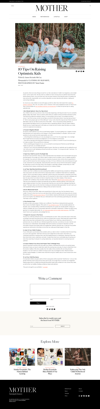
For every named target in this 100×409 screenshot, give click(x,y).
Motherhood (45, 16)
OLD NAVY (44, 80)
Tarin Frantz (39, 83)
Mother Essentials (22, 367)
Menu (12, 5)
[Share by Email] (83, 71)
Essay (78, 367)
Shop (66, 16)
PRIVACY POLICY (12, 401)
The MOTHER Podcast (86, 1)
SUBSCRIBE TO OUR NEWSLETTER (16, 1)
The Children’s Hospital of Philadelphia (45, 106)
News (34, 16)
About (80, 388)
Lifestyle (57, 16)
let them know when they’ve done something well (56, 210)
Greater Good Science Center (65, 179)
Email (52, 299)
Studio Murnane (22, 400)
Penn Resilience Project (39, 195)
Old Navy (45, 267)
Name (31, 299)
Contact (81, 391)
